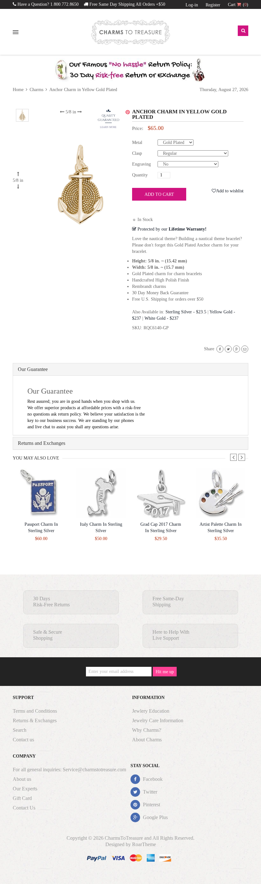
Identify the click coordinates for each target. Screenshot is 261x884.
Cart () (238, 4)
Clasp (137, 153)
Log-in (192, 5)
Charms (36, 89)
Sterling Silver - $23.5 (186, 312)
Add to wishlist (229, 191)
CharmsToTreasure (124, 838)
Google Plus (155, 817)
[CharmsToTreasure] (130, 32)
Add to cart (159, 194)
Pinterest (151, 804)
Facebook (152, 779)
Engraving (141, 164)
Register (213, 5)
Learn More (108, 127)
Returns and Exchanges (41, 443)
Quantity (140, 175)
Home (19, 89)
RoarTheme (144, 844)
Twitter (149, 792)
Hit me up (165, 671)
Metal (137, 142)
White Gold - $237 (162, 318)
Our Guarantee (33, 369)
